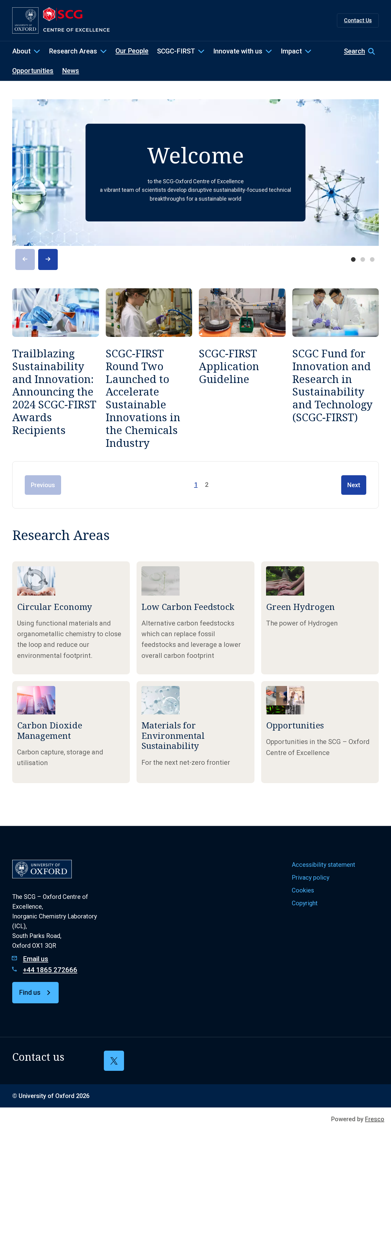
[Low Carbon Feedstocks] (195, 618)
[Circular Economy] (71, 618)
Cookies (303, 890)
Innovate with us (237, 51)
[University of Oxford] (25, 20)
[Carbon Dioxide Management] (71, 732)
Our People (131, 51)
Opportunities (32, 71)
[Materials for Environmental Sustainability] (195, 732)
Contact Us (358, 20)
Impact (291, 51)
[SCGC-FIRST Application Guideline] (242, 368)
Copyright (305, 903)
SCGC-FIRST (176, 51)
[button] (361, 51)
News (70, 71)
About (21, 51)
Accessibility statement (323, 864)
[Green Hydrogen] (320, 618)
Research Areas (73, 51)
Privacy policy (310, 877)
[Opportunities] (320, 732)
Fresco (374, 1119)
